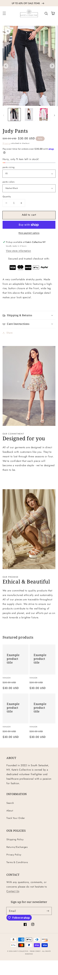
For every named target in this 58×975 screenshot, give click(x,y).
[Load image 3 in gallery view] (43, 114)
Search (10, 803)
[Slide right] (52, 66)
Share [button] (9, 333)
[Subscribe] (48, 911)
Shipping (6, 143)
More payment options (29, 232)
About (9, 810)
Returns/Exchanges (17, 847)
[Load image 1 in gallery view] (14, 114)
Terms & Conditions (17, 862)
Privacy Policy (13, 854)
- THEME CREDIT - (35, 951)
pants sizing (9, 167)
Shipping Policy (14, 839)
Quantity (7, 196)
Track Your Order (15, 818)
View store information (18, 251)
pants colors (9, 181)
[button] (4, 13)
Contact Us (12, 891)
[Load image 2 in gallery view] (29, 114)
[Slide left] (5, 66)
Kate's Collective (20, 951)
